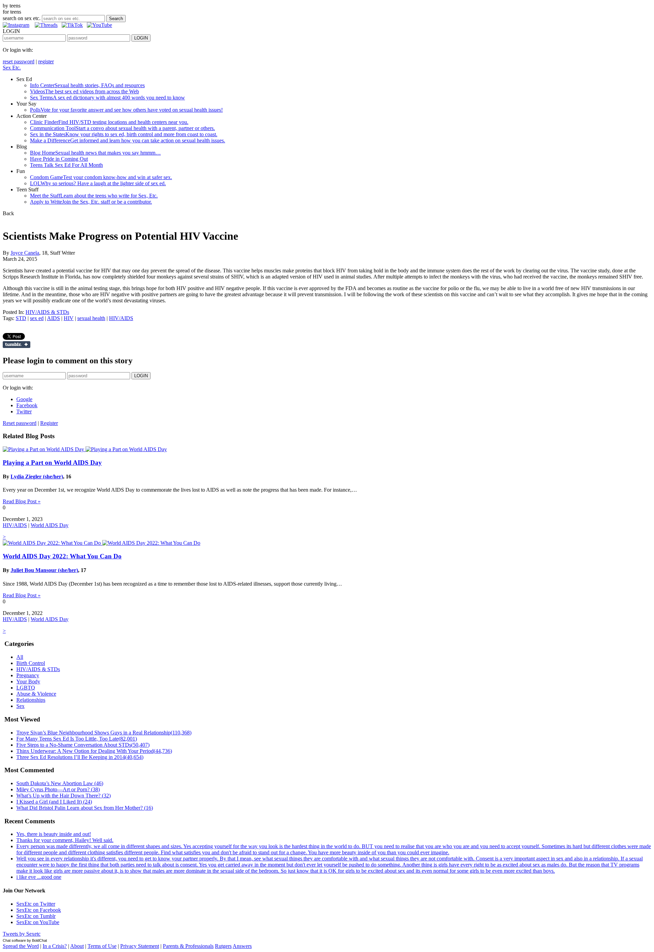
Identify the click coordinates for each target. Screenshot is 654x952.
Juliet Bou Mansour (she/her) (44, 570)
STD (21, 318)
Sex (20, 706)
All (19, 657)
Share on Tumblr (16, 344)
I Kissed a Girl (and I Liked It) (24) (54, 802)
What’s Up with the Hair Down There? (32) (63, 795)
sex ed (37, 318)
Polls (126, 110)
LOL (98, 183)
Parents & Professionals (188, 946)
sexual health (91, 318)
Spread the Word (21, 946)
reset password (18, 61)
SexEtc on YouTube (37, 922)
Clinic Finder (109, 122)
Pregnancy (27, 675)
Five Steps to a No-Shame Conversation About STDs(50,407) (83, 745)
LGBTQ (25, 688)
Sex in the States (123, 134)
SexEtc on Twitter (35, 904)
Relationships (30, 700)
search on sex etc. (22, 18)
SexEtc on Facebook (38, 910)
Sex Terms (107, 97)
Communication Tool (122, 128)
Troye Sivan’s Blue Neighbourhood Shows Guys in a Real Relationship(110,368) (103, 732)
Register (49, 423)
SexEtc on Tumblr (36, 916)
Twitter (24, 411)
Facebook (26, 405)
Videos (84, 91)
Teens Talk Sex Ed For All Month (66, 165)
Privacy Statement (139, 946)
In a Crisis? (55, 946)
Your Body (28, 681)
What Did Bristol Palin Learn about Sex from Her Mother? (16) (84, 808)
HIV (69, 318)
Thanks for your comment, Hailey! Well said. (64, 840)
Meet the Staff (94, 196)
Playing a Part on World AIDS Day (52, 462)
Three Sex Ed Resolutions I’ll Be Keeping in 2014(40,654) (79, 757)
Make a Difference (127, 140)
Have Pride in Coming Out (59, 159)
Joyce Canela (25, 253)
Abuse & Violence (36, 694)
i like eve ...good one (38, 877)
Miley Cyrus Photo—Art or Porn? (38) (58, 789)
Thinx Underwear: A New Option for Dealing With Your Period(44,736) (94, 751)
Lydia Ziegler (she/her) (37, 476)
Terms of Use (102, 946)
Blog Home (95, 153)
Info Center (87, 85)
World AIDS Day (49, 525)
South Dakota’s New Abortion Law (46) (59, 783)
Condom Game (101, 177)
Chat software (14, 940)
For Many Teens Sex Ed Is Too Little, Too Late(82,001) (76, 739)
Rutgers (223, 946)
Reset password (19, 423)
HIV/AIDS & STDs (47, 312)
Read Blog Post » (22, 501)
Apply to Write (91, 202)
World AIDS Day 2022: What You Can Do (62, 556)
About (77, 946)
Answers (242, 946)
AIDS (53, 318)
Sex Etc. (12, 67)
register (46, 61)
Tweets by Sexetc (22, 934)
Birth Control (30, 663)
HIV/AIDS (121, 318)
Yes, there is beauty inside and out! (53, 834)
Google (24, 399)
